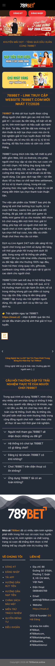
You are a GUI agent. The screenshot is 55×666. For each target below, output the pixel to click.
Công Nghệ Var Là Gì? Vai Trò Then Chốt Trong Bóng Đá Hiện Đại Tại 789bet (27, 359)
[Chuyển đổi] (5, 432)
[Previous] (2, 351)
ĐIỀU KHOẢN (12, 627)
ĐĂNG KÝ (18, 13)
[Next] (52, 351)
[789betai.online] (27, 5)
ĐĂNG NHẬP (37, 13)
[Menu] (4, 5)
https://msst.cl (41, 608)
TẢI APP (9, 577)
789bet (15, 530)
